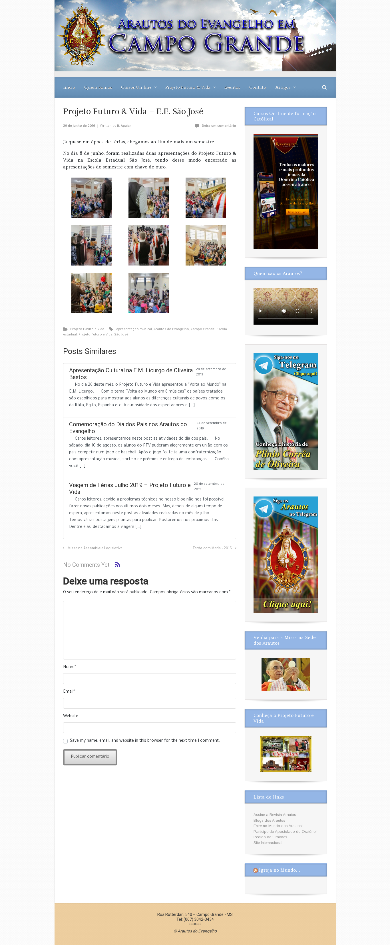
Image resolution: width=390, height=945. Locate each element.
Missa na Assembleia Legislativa (95, 549)
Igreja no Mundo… (279, 870)
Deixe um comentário (219, 126)
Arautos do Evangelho (171, 329)
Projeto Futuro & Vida (187, 87)
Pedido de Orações (270, 837)
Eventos (232, 87)
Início (69, 87)
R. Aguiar (124, 126)
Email (69, 692)
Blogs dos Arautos (269, 820)
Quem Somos (98, 87)
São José (121, 335)
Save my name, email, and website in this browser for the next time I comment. (145, 741)
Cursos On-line (136, 87)
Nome (69, 667)
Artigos (282, 87)
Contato (257, 87)
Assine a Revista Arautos (275, 815)
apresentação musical (134, 329)
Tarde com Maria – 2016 (212, 549)
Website (70, 716)
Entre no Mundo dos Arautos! (278, 826)
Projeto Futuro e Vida (87, 329)
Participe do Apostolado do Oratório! (285, 831)
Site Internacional (268, 843)
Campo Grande (203, 329)
